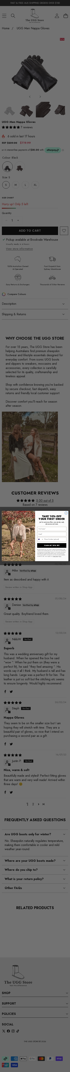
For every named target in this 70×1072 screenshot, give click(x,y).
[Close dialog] (66, 513)
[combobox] (40, 539)
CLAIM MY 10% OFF (51, 545)
